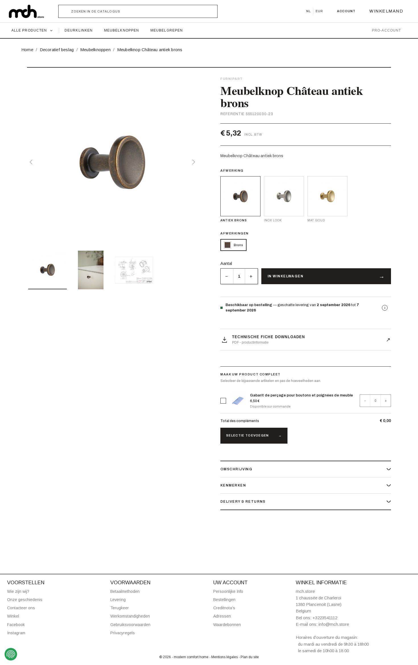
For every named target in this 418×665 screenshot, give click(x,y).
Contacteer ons (21, 608)
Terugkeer (119, 608)
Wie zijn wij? (18, 591)
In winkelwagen (285, 276)
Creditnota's (224, 608)
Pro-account (386, 30)
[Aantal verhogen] (251, 276)
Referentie (232, 114)
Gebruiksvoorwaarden (130, 624)
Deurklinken (79, 30)
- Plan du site (249, 657)
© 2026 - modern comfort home (184, 657)
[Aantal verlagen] (227, 276)
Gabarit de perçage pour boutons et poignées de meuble (301, 395)
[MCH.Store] (29, 11)
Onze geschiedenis (24, 599)
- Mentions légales (224, 657)
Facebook (16, 624)
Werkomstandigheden (130, 616)
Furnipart (231, 78)
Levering (118, 599)
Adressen (222, 616)
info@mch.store (333, 624)
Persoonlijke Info (228, 591)
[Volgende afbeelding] (192, 162)
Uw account (230, 582)
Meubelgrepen (166, 30)
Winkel (13, 616)
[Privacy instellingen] (10, 654)
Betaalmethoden (125, 591)
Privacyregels (122, 633)
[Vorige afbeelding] (32, 162)
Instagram (16, 633)
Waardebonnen (227, 624)
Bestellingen (224, 599)
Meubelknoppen (121, 30)
